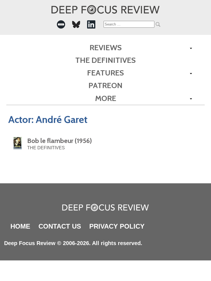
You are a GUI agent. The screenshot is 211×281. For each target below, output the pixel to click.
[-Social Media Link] (61, 24)
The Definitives (105, 60)
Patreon (105, 85)
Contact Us (59, 226)
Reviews (106, 47)
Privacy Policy (117, 226)
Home (20, 226)
